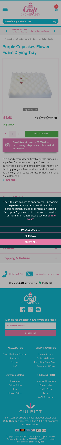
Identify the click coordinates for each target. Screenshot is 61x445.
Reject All (30, 235)
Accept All (31, 241)
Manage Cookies (30, 229)
